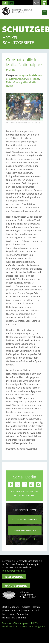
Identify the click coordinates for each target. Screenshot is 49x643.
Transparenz (8, 617)
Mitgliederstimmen (24, 519)
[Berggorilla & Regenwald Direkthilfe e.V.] (17, 10)
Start (4, 606)
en (11, 2)
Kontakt (36, 610)
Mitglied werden (25, 530)
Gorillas (26, 606)
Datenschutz (23, 614)
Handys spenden (16, 585)
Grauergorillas (20, 82)
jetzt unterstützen (24, 539)
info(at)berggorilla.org (13, 570)
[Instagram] (24, 484)
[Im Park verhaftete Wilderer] (24, 106)
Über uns (14, 606)
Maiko (9, 82)
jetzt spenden (44, 2)
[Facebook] (10, 484)
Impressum (8, 614)
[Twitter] (17, 484)
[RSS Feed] (38, 484)
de (5, 2)
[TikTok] (31, 484)
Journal (5, 610)
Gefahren (37, 75)
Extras (26, 610)
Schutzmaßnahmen (16, 78)
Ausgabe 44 (25, 75)
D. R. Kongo (33, 78)
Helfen (36, 606)
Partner (16, 610)
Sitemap (22, 617)
